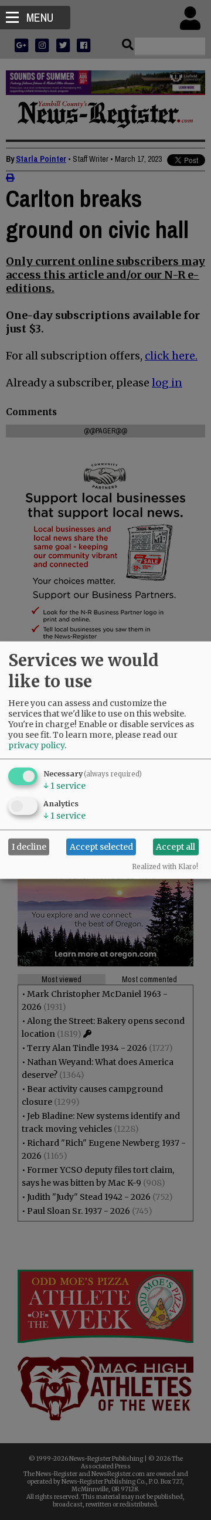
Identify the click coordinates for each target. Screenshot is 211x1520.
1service (64, 785)
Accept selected (101, 847)
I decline (29, 847)
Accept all (175, 847)
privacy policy (36, 744)
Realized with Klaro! (165, 866)
